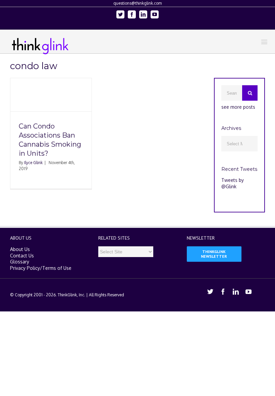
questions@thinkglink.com (137, 3)
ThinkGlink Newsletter (214, 254)
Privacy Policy (25, 268)
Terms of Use (56, 268)
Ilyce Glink (33, 162)
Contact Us (22, 255)
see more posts (238, 107)
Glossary (19, 261)
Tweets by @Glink (232, 183)
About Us (20, 249)
